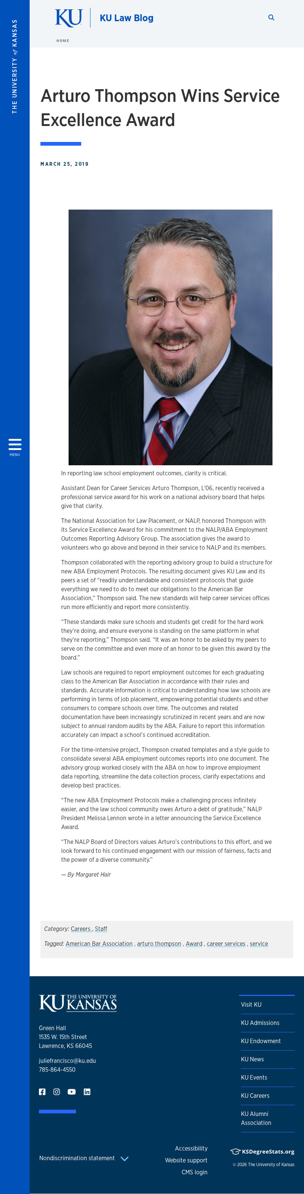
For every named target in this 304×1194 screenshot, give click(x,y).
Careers (81, 929)
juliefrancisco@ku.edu (67, 1061)
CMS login (195, 1172)
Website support (186, 1160)
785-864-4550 (57, 1070)
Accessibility (191, 1148)
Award (194, 944)
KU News (252, 1059)
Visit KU (251, 1005)
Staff (101, 929)
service (259, 944)
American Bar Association (99, 944)
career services (226, 944)
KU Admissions (260, 1023)
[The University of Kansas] (78, 1009)
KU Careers (255, 1096)
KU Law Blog (126, 17)
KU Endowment (261, 1041)
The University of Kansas (271, 1165)
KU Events (254, 1077)
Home (62, 40)
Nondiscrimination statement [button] (77, 1158)
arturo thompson (159, 944)
